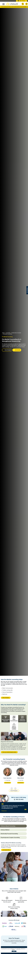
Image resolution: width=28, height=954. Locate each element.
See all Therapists (14, 790)
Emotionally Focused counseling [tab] (9, 833)
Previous (12, 788)
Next (15, 788)
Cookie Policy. (18, 948)
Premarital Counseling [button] (7, 334)
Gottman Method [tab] (5, 829)
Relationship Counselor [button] (16, 332)
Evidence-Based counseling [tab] (8, 826)
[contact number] (23, 4)
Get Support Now (6, 849)
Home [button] (3, 332)
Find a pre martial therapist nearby (9, 752)
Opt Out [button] (14, 951)
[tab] (5, 718)
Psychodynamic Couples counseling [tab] (10, 837)
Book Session (7, 782)
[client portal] (26, 4)
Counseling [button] (8, 332)
